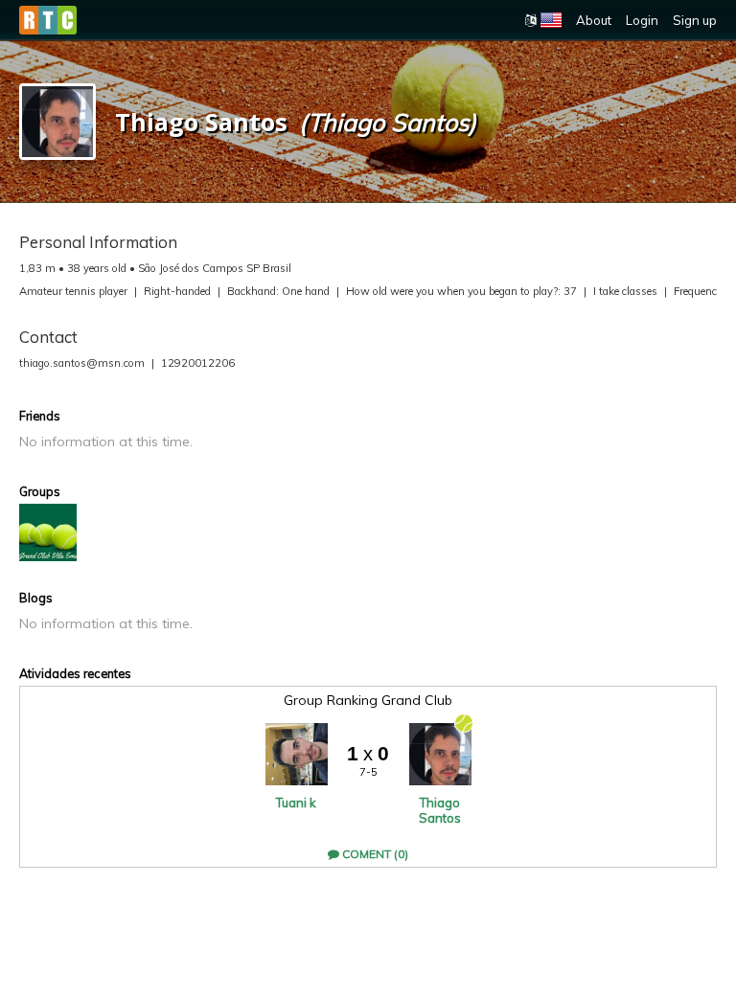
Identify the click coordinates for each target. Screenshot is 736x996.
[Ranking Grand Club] (48, 532)
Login (642, 20)
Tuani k (296, 802)
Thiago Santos (440, 810)
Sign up (695, 20)
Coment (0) (373, 854)
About (593, 20)
